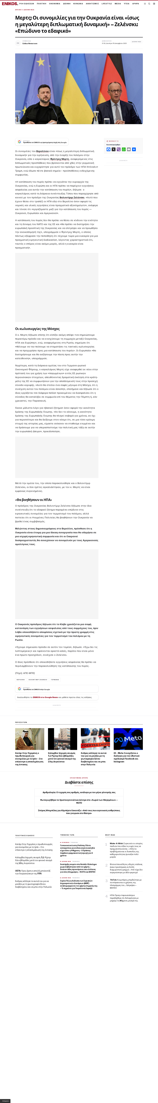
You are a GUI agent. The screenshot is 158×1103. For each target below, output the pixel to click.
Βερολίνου (42, 151)
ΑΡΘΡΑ (135, 4)
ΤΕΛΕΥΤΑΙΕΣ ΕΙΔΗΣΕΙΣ (24, 835)
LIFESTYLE (107, 4)
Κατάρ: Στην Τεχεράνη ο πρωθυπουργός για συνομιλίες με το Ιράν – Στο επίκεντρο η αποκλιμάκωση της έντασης (29, 759)
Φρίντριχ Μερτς (59, 159)
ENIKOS (10, 3)
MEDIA (118, 4)
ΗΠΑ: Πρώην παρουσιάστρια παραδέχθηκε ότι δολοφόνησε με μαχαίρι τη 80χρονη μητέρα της (124, 898)
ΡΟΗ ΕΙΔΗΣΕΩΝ (26, 4)
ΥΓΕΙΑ (127, 4)
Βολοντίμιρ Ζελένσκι (72, 197)
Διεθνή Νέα (29, 10)
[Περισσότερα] (144, 3)
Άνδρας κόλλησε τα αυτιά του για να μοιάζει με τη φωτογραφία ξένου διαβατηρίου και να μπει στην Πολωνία (94, 759)
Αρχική (18, 10)
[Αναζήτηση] (149, 4)
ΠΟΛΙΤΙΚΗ (41, 4)
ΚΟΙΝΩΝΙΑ (78, 4)
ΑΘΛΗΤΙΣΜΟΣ (92, 4)
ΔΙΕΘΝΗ (67, 4)
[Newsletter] (154, 4)
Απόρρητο (5, 1101)
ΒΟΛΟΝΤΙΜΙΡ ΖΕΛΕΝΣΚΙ (38, 679)
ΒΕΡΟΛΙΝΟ (21, 679)
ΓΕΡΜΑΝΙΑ (55, 679)
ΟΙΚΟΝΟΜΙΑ (54, 4)
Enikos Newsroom (30, 43)
